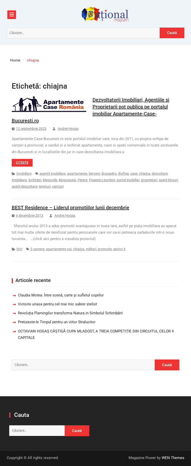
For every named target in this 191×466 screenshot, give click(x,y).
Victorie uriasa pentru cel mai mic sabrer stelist (57, 304)
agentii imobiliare (53, 174)
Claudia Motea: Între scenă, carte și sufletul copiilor (61, 295)
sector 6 (119, 249)
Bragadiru (109, 174)
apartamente (77, 174)
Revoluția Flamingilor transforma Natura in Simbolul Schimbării (70, 313)
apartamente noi (59, 249)
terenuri (45, 186)
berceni (94, 174)
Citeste (22, 162)
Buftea (123, 174)
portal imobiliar (128, 180)
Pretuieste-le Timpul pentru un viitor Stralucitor (57, 322)
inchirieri (34, 180)
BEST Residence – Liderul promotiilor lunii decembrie (70, 208)
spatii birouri (168, 180)
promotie (105, 249)
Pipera (83, 180)
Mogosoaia (67, 180)
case (134, 174)
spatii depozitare (24, 186)
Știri (19, 249)
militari (91, 249)
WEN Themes (173, 458)
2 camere (37, 249)
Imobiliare (24, 174)
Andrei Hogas (68, 129)
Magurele (50, 180)
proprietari (149, 180)
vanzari (58, 186)
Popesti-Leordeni (102, 180)
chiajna (144, 174)
